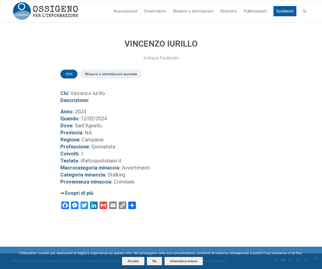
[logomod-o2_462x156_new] (45, 11)
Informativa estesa (183, 261)
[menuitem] (125, 11)
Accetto (133, 261)
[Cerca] (304, 11)
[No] (315, 257)
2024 (68, 74)
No (154, 261)
